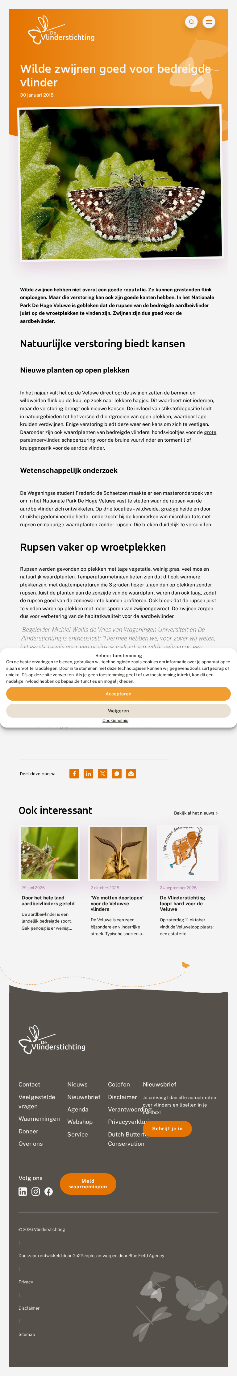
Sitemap (27, 1334)
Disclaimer (29, 1308)
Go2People (83, 1255)
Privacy (26, 1281)
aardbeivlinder (87, 448)
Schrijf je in (167, 1129)
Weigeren (118, 710)
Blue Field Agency (146, 1255)
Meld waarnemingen (88, 1184)
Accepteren (118, 693)
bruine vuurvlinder (135, 440)
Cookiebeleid (115, 720)
